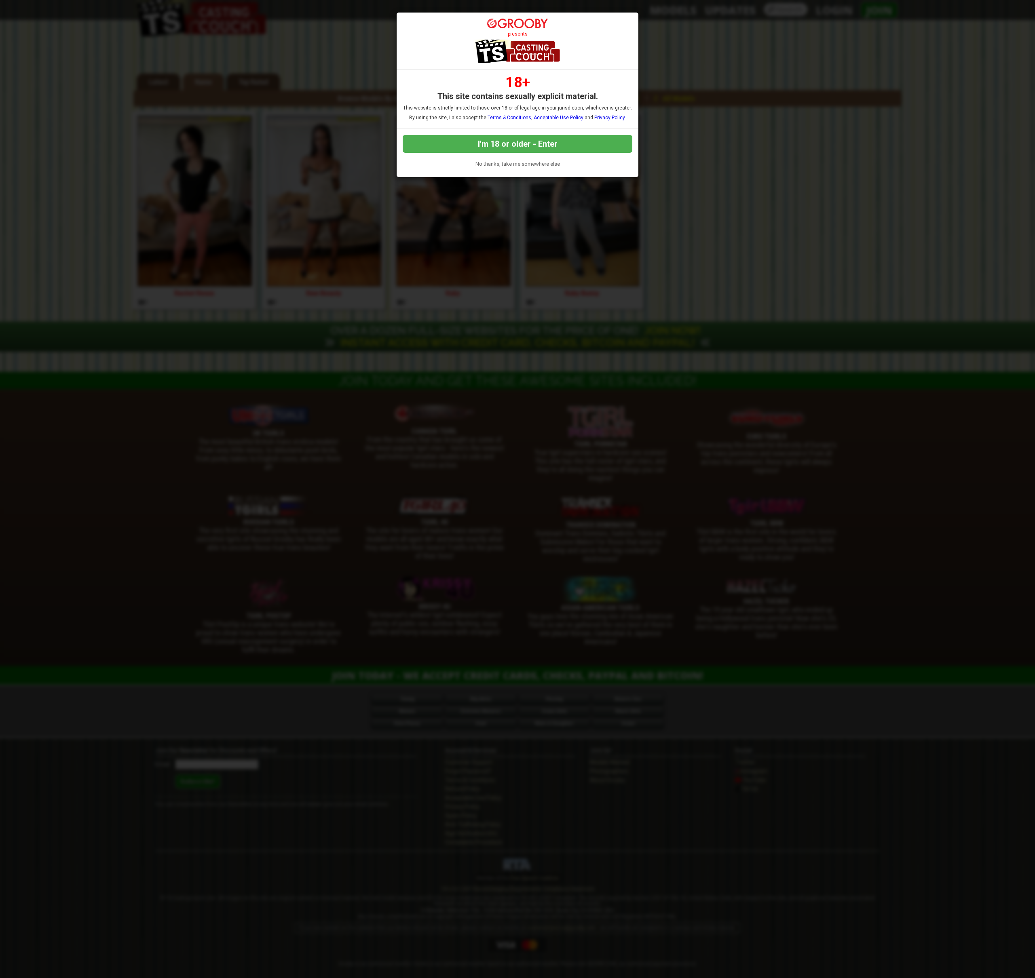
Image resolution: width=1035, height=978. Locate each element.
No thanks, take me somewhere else (517, 164)
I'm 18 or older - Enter (518, 144)
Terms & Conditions (509, 117)
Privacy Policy (609, 117)
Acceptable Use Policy (558, 117)
